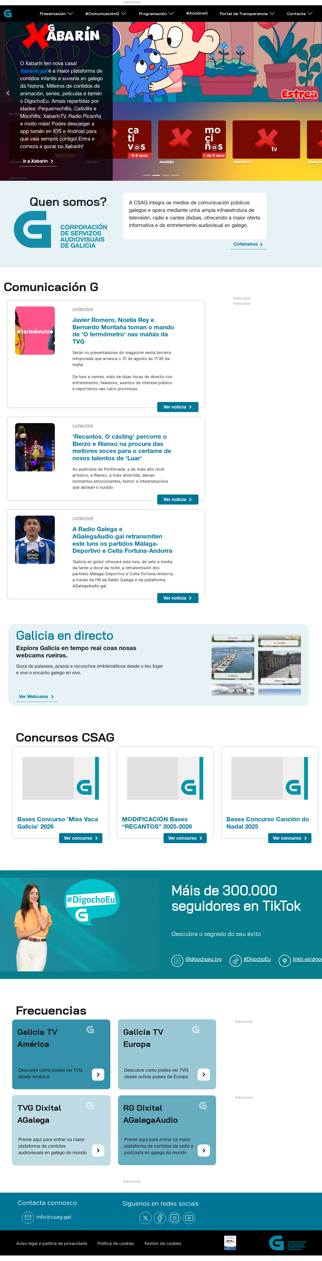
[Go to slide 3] (166, 173)
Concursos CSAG (65, 735)
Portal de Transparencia (244, 13)
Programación (153, 13)
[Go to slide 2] (156, 173)
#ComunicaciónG (102, 13)
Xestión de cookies (162, 1242)
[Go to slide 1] (146, 173)
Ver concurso (78, 836)
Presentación (53, 13)
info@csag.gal (53, 1215)
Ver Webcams (33, 695)
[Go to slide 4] (175, 173)
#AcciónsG (197, 13)
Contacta (296, 13)
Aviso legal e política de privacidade (51, 1242)
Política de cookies (115, 1242)
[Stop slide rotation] (138, 173)
